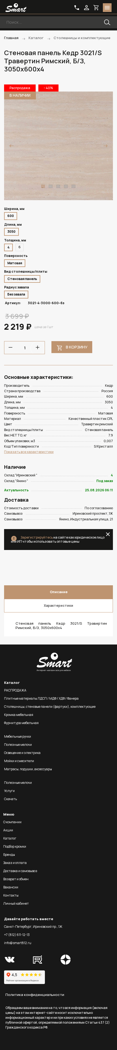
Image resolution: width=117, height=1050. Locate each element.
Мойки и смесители (19, 761)
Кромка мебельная (18, 714)
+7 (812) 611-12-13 (17, 934)
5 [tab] (73, 186)
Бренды (9, 854)
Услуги (9, 790)
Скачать (10, 799)
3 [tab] (58, 186)
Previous (11, 146)
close (108, 534)
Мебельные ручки (17, 736)
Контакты (11, 895)
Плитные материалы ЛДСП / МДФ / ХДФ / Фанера (41, 698)
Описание (58, 592)
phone (76, 7)
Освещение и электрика (22, 752)
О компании (12, 822)
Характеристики (58, 605)
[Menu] (107, 7)
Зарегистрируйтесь (36, 537)
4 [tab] (66, 186)
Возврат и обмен (16, 879)
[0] (96, 7)
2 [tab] (51, 186)
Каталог (9, 838)
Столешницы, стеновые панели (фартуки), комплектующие (50, 706)
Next (105, 146)
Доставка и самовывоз (20, 871)
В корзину (76, 347)
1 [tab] (43, 186)
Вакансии (10, 887)
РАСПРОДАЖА (15, 690)
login (86, 7)
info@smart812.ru (17, 943)
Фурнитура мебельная (21, 723)
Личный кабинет (16, 903)
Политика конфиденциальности (34, 994)
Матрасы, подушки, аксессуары (28, 769)
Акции (8, 830)
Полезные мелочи (18, 744)
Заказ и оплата (15, 862)
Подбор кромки (14, 846)
